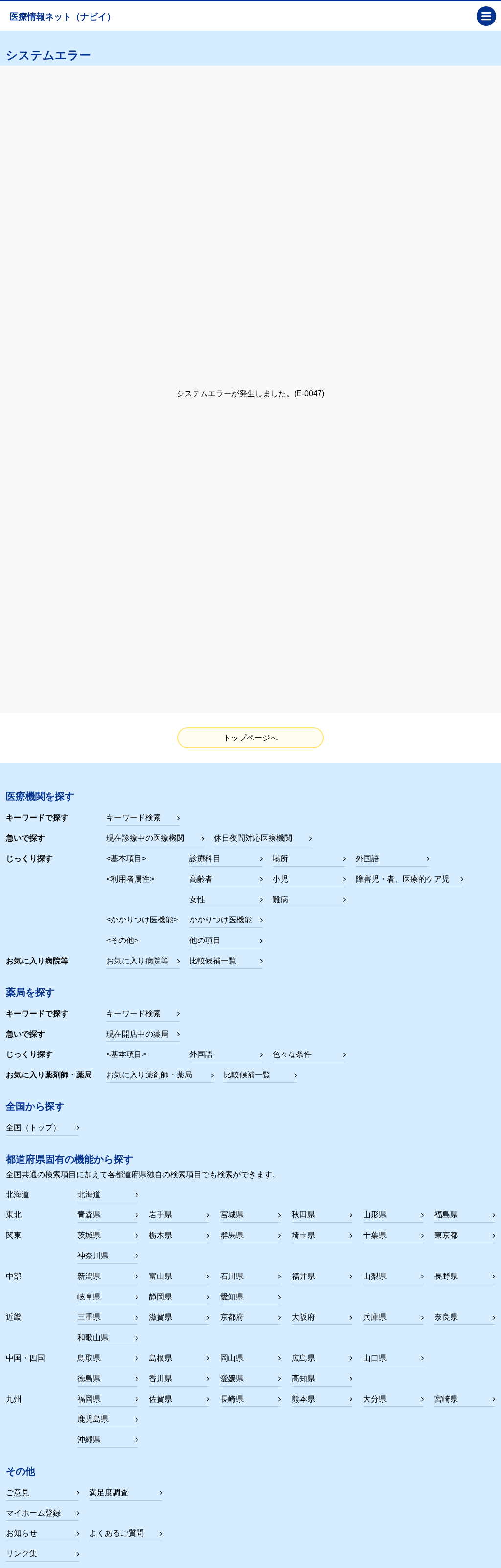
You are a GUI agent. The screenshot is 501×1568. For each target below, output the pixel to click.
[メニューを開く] (486, 16)
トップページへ (250, 738)
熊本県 (303, 1399)
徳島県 (89, 1378)
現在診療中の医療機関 (145, 838)
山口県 (375, 1358)
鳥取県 (89, 1358)
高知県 (303, 1378)
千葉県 (375, 1235)
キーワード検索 (133, 817)
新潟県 (89, 1276)
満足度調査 (108, 1492)
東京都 (446, 1235)
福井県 (303, 1276)
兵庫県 (375, 1317)
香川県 (160, 1378)
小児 (280, 879)
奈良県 (446, 1317)
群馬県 (232, 1235)
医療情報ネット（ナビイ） (62, 17)
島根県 (160, 1358)
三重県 (89, 1317)
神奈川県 (93, 1256)
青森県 (89, 1214)
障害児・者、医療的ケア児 (403, 879)
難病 (280, 900)
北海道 (89, 1194)
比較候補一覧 (212, 961)
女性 (197, 900)
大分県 (375, 1399)
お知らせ (21, 1533)
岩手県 (160, 1214)
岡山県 (232, 1358)
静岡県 (160, 1297)
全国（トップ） (33, 1127)
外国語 (367, 858)
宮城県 (232, 1214)
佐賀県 (160, 1399)
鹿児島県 (93, 1419)
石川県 (232, 1276)
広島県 (303, 1358)
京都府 (232, 1317)
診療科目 (205, 858)
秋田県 (303, 1214)
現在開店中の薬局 (137, 1034)
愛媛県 (232, 1378)
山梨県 (375, 1276)
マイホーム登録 (33, 1513)
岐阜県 (89, 1297)
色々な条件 (292, 1054)
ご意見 (17, 1492)
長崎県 (232, 1399)
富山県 (160, 1276)
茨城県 (89, 1235)
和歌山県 (93, 1337)
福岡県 (89, 1399)
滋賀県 (160, 1317)
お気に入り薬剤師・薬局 (149, 1075)
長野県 (446, 1276)
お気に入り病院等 (137, 961)
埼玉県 (303, 1235)
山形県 (375, 1214)
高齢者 (201, 879)
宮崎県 (446, 1399)
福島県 (446, 1214)
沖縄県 (89, 1439)
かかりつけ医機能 (220, 920)
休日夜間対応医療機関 (253, 838)
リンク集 (21, 1553)
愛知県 (232, 1297)
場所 (280, 858)
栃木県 (160, 1235)
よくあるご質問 (116, 1533)
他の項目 (205, 940)
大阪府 (303, 1317)
